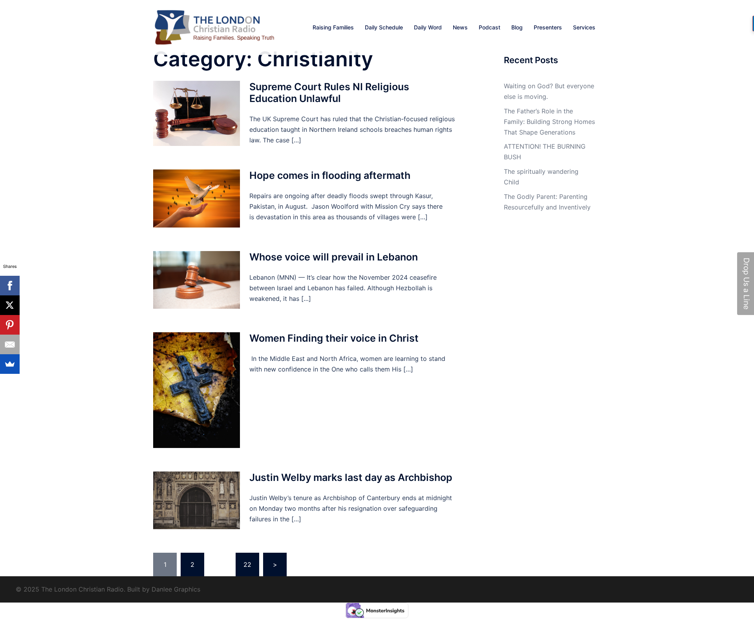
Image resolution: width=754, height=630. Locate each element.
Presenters (548, 27)
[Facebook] (10, 285)
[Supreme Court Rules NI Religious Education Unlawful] (196, 113)
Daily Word (428, 27)
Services (584, 27)
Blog (517, 27)
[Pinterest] (10, 325)
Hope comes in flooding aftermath (329, 175)
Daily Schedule (384, 27)
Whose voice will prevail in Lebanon (333, 257)
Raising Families (333, 27)
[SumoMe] (10, 364)
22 (247, 564)
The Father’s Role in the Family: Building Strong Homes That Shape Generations (549, 121)
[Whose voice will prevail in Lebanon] (196, 280)
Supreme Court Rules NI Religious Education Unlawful (329, 92)
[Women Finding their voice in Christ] (196, 390)
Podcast (489, 27)
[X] (10, 305)
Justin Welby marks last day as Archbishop (350, 477)
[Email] (10, 344)
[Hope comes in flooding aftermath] (196, 198)
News (460, 27)
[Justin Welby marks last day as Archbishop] (196, 500)
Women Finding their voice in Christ (334, 338)
